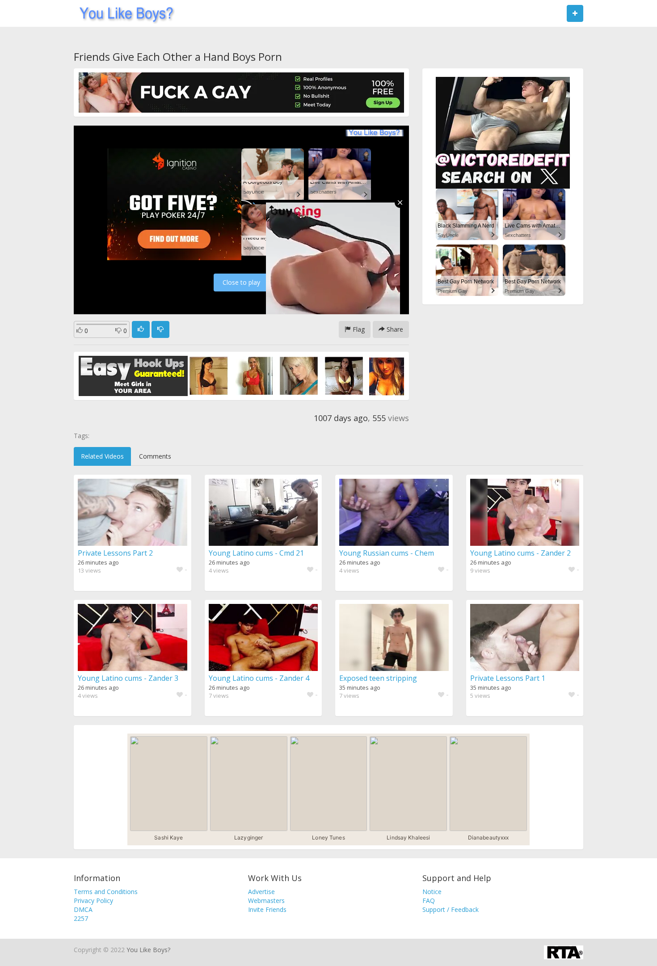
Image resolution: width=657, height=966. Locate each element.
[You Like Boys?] (123, 13)
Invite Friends (267, 909)
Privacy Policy (93, 900)
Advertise (261, 891)
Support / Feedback (450, 909)
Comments (155, 456)
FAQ (428, 900)
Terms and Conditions (106, 891)
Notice (432, 891)
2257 (81, 918)
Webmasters (266, 900)
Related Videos (102, 456)
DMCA (83, 909)
